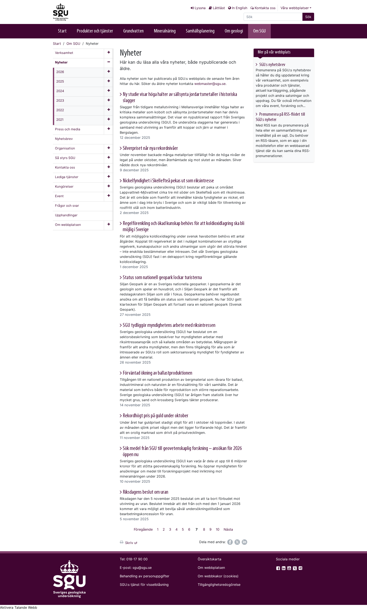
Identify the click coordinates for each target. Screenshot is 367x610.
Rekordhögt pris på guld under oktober (155, 416)
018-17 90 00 (137, 559)
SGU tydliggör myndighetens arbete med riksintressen (169, 325)
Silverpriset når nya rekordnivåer (150, 148)
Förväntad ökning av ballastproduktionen (157, 373)
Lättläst (219, 8)
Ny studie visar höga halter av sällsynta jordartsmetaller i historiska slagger (180, 98)
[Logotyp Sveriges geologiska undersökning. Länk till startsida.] (74, 12)
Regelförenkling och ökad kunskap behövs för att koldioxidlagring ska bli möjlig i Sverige (183, 227)
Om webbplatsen (211, 567)
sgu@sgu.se (142, 567)
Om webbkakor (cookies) (218, 576)
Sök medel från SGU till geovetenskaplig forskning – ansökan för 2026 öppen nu (182, 452)
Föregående (143, 529)
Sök (308, 17)
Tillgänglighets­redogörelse (219, 584)
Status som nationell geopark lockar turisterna (162, 278)
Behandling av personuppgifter (144, 576)
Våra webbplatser (295, 8)
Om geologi (234, 31)
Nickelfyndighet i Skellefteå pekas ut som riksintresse (168, 181)
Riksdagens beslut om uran (145, 492)
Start (62, 31)
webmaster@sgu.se (210, 84)
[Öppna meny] (108, 53)
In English (239, 8)
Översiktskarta (209, 559)
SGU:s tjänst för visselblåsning (144, 584)
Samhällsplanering (200, 31)
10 (217, 529)
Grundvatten (133, 31)
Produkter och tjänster (95, 31)
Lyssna (200, 8)
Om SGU (259, 31)
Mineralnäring (165, 31)
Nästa (228, 529)
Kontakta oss (265, 8)
